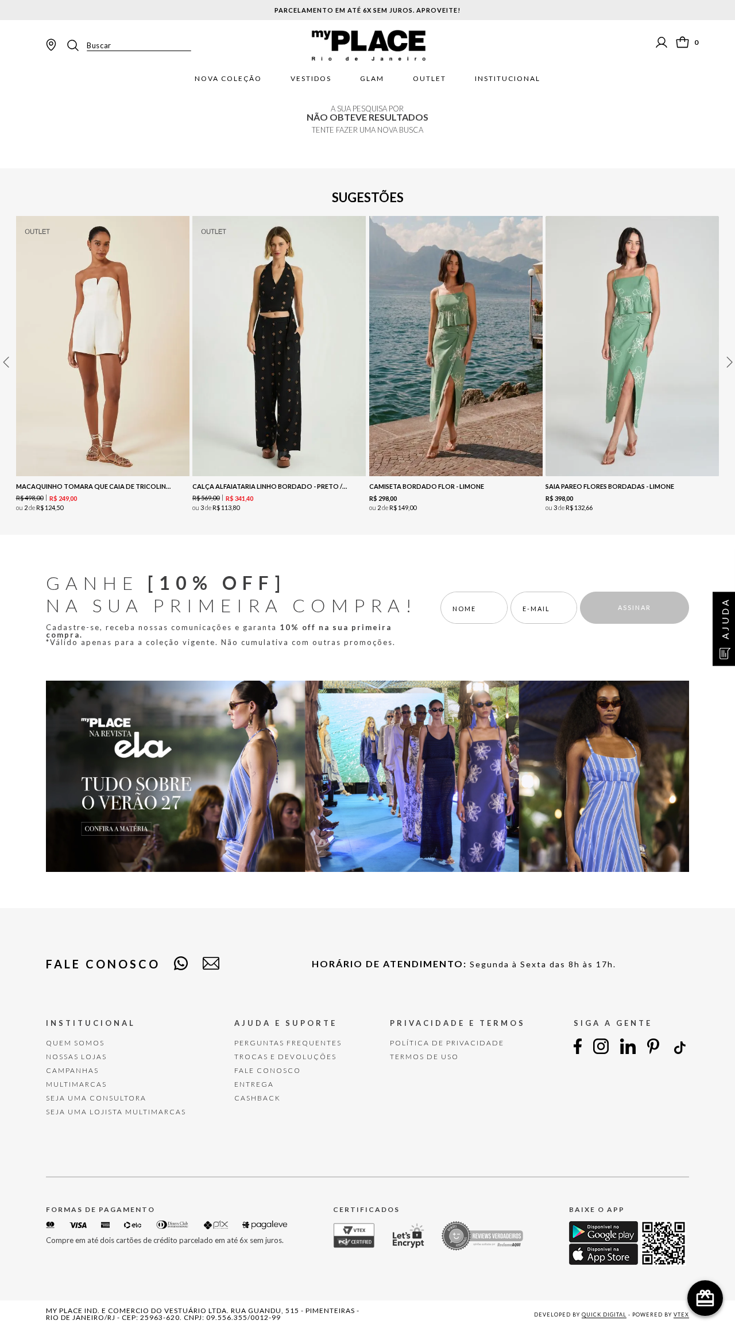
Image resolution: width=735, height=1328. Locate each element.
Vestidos (311, 79)
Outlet (429, 79)
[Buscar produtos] (76, 45)
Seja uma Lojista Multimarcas (116, 1111)
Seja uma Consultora (96, 1098)
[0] (682, 42)
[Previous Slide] (5, 362)
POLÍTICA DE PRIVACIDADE (447, 1043)
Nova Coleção (228, 79)
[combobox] (128, 45)
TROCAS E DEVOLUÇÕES (285, 1056)
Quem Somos (75, 1043)
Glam (372, 79)
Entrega (254, 1084)
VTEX (681, 1314)
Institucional (507, 79)
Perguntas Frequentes (288, 1043)
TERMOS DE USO (424, 1056)
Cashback (257, 1098)
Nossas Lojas (76, 1056)
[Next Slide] (729, 362)
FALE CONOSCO (267, 1070)
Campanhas (72, 1070)
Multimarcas (76, 1084)
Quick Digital (604, 1314)
